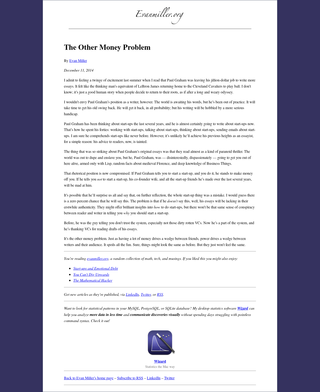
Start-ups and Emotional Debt (95, 268)
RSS (160, 294)
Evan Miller (78, 60)
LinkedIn (132, 294)
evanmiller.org (97, 258)
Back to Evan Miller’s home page (88, 377)
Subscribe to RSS (130, 377)
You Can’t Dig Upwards (91, 274)
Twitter (146, 294)
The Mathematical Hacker (92, 280)
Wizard (242, 308)
